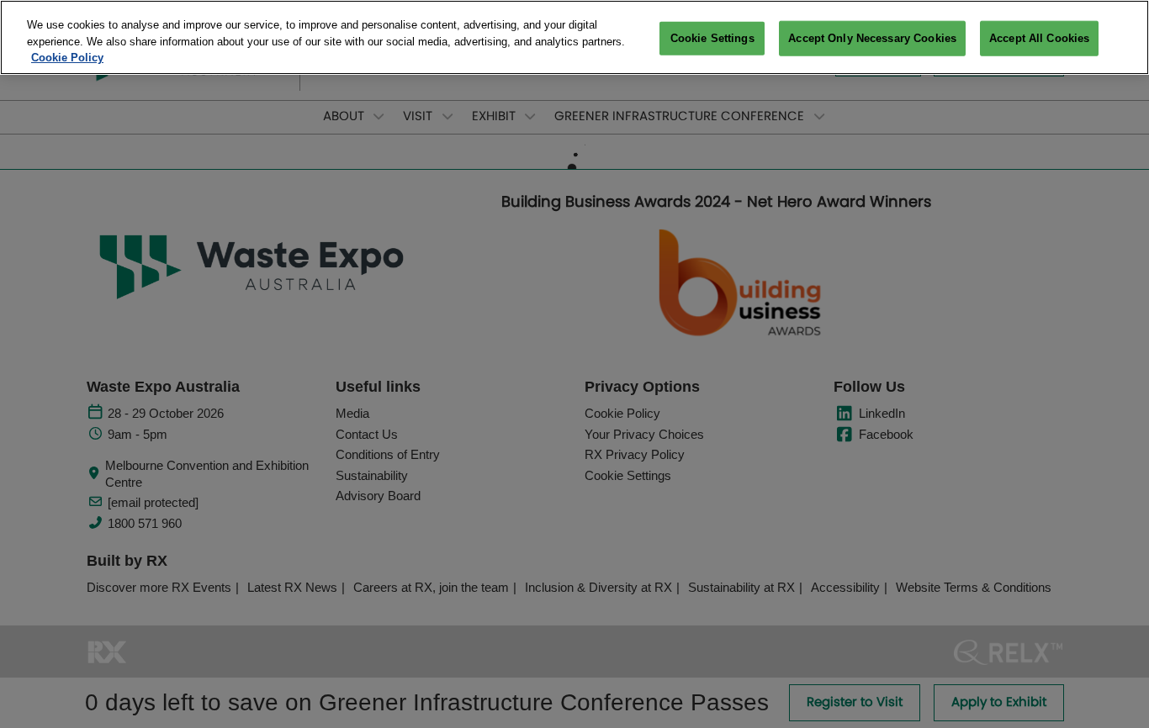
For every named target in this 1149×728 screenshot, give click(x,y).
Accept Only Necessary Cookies (872, 38)
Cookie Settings (712, 38)
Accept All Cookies (1039, 38)
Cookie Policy (67, 57)
